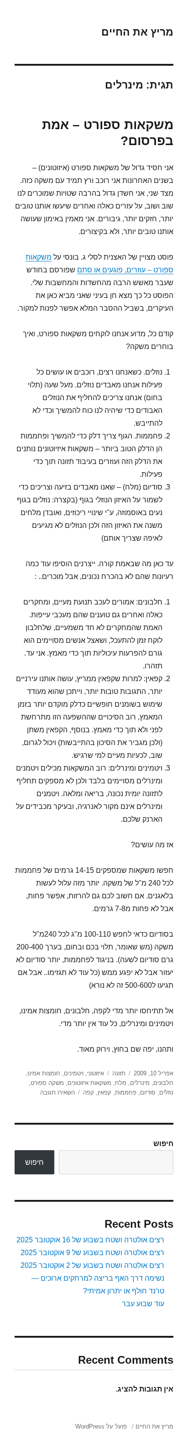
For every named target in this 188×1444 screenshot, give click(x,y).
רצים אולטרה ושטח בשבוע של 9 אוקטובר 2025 (92, 1252)
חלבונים (163, 1082)
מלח (120, 1082)
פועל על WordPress (101, 1426)
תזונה (118, 1073)
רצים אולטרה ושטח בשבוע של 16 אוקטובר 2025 (90, 1240)
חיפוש (163, 1143)
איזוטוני (95, 1073)
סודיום (148, 1092)
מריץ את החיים (137, 32)
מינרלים (140, 1082)
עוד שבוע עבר (143, 1304)
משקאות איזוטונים (89, 1082)
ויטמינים (74, 1073)
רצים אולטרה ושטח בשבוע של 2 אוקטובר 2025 (92, 1265)
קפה (88, 1092)
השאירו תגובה (57, 1092)
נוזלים (166, 1092)
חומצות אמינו (43, 1073)
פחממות (125, 1092)
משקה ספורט (47, 1082)
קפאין (104, 1092)
